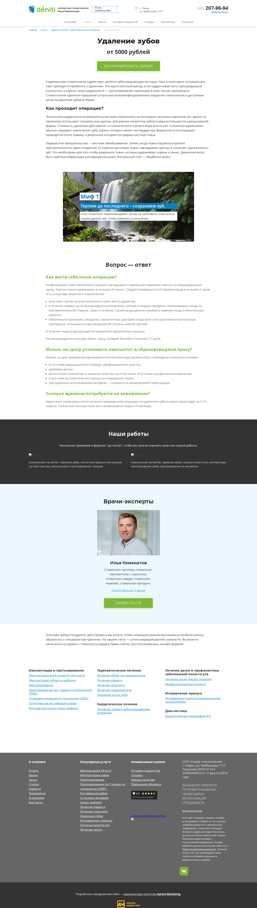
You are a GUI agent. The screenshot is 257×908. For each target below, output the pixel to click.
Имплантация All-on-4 (95, 771)
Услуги (87, 22)
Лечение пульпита (110, 685)
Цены (33, 780)
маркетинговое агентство (151, 894)
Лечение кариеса (109, 680)
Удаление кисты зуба (112, 695)
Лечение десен (91, 830)
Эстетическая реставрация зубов (52, 703)
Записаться (128, 603)
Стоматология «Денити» (148, 816)
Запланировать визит (128, 66)
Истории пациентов (125, 22)
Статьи (34, 784)
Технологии (168, 22)
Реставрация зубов (93, 793)
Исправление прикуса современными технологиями (193, 700)
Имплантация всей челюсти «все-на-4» (57, 675)
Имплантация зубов (94, 775)
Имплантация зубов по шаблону (52, 680)
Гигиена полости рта (95, 825)
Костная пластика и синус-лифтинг (54, 708)
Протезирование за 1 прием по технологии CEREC (60, 691)
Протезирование (41, 685)
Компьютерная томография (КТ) (188, 716)
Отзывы (149, 22)
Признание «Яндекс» (146, 784)
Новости (35, 789)
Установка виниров (94, 798)
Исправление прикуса (96, 821)
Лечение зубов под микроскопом (121, 675)
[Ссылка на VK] (184, 871)
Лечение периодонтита (114, 690)
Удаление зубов (91, 816)
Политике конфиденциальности (199, 849)
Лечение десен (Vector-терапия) (188, 679)
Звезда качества (143, 780)
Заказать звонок (219, 12)
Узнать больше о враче (128, 591)
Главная (33, 29)
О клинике (70, 22)
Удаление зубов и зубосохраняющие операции (75, 29)
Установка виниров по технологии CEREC (59, 698)
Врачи (102, 22)
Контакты (187, 22)
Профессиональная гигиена (185, 684)
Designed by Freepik (192, 810)
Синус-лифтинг (91, 802)
